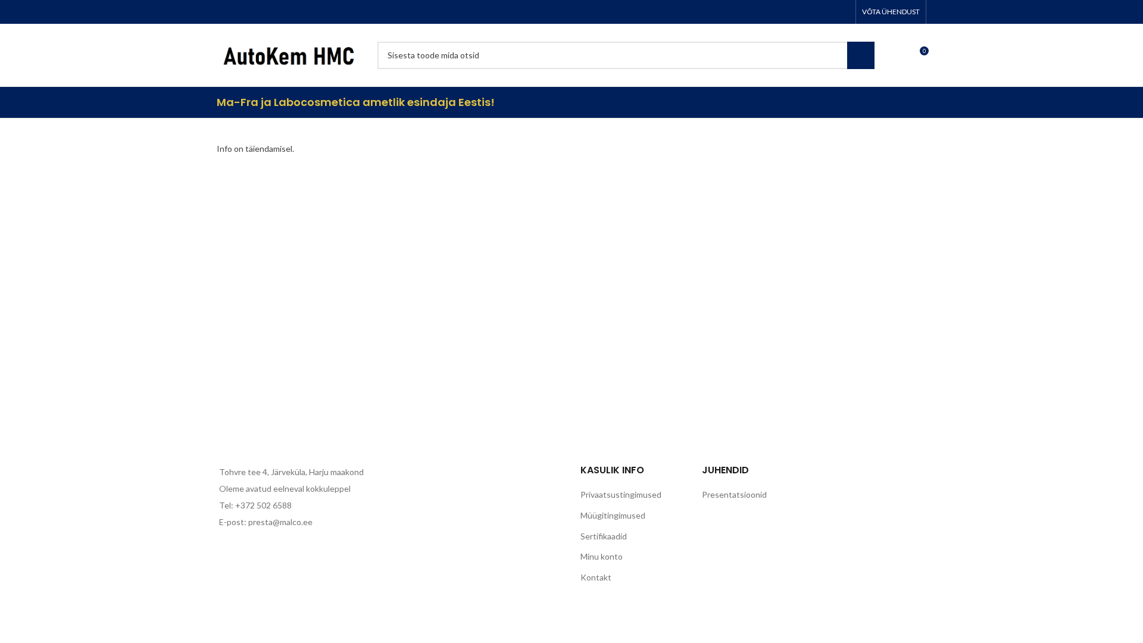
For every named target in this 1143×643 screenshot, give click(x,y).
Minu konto (601, 556)
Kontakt (595, 577)
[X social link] (795, 12)
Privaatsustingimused (620, 494)
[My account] (891, 55)
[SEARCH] (861, 55)
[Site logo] (291, 54)
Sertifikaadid (603, 536)
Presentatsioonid (734, 494)
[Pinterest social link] (842, 12)
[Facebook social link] (780, 12)
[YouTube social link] (826, 12)
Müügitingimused (612, 515)
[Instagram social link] (811, 12)
